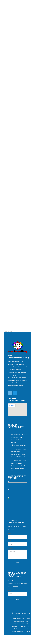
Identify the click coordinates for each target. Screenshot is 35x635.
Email (9, 541)
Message (10, 548)
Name (9, 534)
